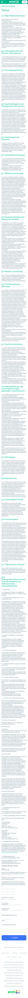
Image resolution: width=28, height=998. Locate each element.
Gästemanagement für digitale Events (14, 983)
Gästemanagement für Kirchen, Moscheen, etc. (14, 975)
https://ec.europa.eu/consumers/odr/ (10, 852)
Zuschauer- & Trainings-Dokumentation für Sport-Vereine (14, 964)
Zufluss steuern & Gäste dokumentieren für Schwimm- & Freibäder (14, 967)
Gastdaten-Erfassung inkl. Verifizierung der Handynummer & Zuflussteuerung (14, 980)
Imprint (8, 957)
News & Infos (15, 953)
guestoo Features (5, 953)
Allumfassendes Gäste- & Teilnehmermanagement (14, 962)
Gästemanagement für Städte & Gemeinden (14, 978)
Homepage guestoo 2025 (10, 947)
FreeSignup (24, 2)
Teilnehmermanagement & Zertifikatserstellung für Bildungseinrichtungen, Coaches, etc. (14, 972)
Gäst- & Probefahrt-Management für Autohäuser (14, 986)
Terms (20, 957)
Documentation (20, 947)
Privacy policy (14, 957)
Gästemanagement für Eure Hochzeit (14, 970)
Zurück (15, 938)
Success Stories (23, 953)
